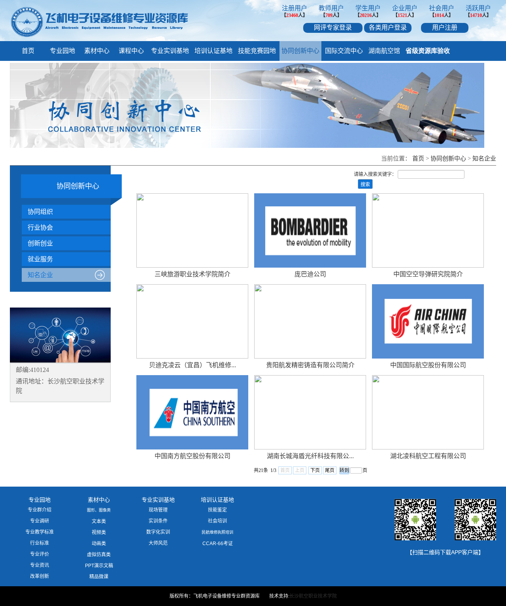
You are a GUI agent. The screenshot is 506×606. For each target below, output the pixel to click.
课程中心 (131, 50)
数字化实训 (158, 532)
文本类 (99, 521)
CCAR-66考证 (217, 543)
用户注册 (444, 27)
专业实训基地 (170, 50)
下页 (315, 470)
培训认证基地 (213, 50)
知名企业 (484, 158)
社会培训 (217, 521)
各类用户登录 (388, 27)
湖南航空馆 (384, 50)
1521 (402, 15)
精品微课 (98, 577)
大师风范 (158, 543)
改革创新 (39, 576)
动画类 (99, 543)
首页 (28, 50)
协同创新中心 (300, 50)
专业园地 (62, 50)
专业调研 (39, 521)
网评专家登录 (333, 27)
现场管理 (158, 510)
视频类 (99, 532)
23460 (292, 15)
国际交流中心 (344, 50)
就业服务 (40, 259)
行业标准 (39, 543)
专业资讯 (39, 565)
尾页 (329, 470)
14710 (476, 15)
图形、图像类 (99, 510)
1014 (439, 15)
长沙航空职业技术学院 (313, 596)
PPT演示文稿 (99, 565)
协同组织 (40, 211)
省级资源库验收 (428, 50)
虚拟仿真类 (99, 554)
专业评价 (39, 554)
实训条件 (158, 521)
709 (328, 15)
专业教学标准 (39, 532)
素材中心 (97, 50)
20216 (366, 15)
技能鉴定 (217, 510)
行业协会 (40, 227)
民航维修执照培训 (217, 532)
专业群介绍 (39, 510)
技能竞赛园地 (257, 50)
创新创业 (40, 243)
